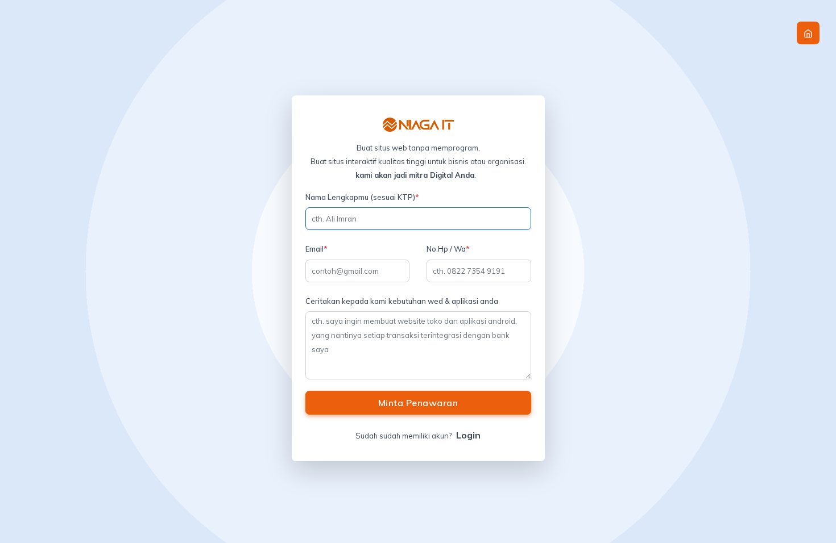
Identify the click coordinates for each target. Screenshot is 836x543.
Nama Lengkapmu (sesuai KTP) (362, 197)
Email (316, 248)
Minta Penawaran (418, 402)
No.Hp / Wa (448, 248)
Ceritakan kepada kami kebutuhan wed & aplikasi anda (401, 301)
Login (468, 435)
